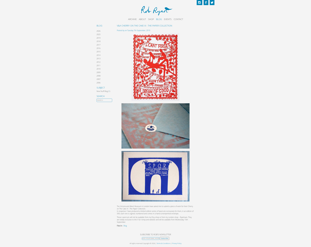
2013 (98, 58)
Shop (151, 19)
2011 (98, 65)
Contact (178, 19)
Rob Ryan (155, 10)
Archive (132, 19)
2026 (98, 31)
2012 (98, 62)
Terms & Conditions (163, 243)
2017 (98, 45)
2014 (98, 55)
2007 (98, 79)
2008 (98, 76)
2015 (98, 51)
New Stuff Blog (102, 91)
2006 (98, 83)
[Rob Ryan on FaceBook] (206, 2)
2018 (98, 41)
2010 (98, 69)
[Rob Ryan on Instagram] (199, 2)
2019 (98, 38)
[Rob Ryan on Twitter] (212, 2)
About (142, 19)
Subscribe (164, 238)
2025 (98, 34)
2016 (98, 48)
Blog (159, 19)
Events (168, 19)
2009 (98, 72)
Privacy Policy (176, 243)
